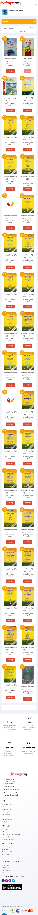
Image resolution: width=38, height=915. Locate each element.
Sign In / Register (7, 847)
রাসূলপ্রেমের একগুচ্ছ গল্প (10, 98)
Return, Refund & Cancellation (11, 834)
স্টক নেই (28, 71)
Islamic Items (6, 814)
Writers (4, 807)
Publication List (6, 809)
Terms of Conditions (8, 839)
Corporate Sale (6, 817)
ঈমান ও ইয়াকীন (28, 59)
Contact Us (5, 867)
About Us (4, 829)
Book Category (6, 804)
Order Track (5, 865)
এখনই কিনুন (10, 71)
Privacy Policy (6, 837)
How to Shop (6, 870)
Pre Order (5, 822)
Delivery (4, 832)
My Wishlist (5, 854)
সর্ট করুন (32, 28)
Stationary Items (7, 812)
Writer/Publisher (7, 819)
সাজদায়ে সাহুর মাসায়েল (10, 59)
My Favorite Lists (7, 852)
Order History (6, 849)
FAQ (3, 873)
